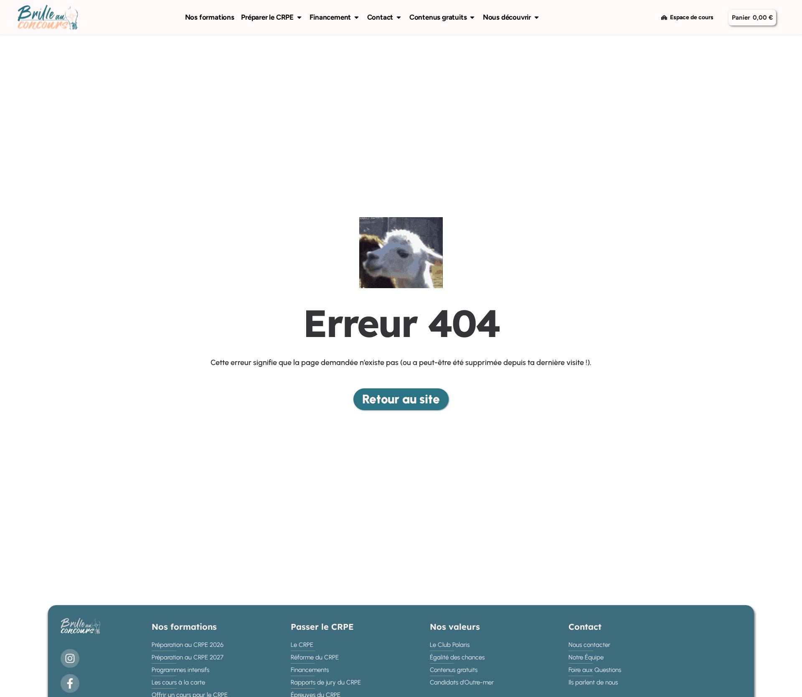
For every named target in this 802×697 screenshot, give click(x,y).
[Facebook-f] (70, 683)
